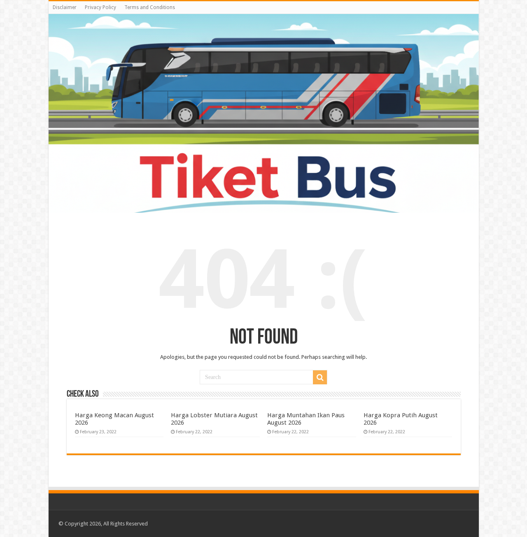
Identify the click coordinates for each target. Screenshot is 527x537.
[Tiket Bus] (264, 113)
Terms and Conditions (149, 7)
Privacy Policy (100, 7)
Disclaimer (65, 7)
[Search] (320, 377)
